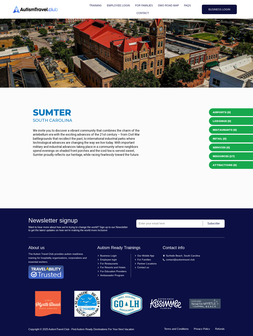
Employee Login (118, 5)
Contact (142, 13)
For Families (144, 5)
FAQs (187, 5)
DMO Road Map (168, 5)
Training (95, 5)
